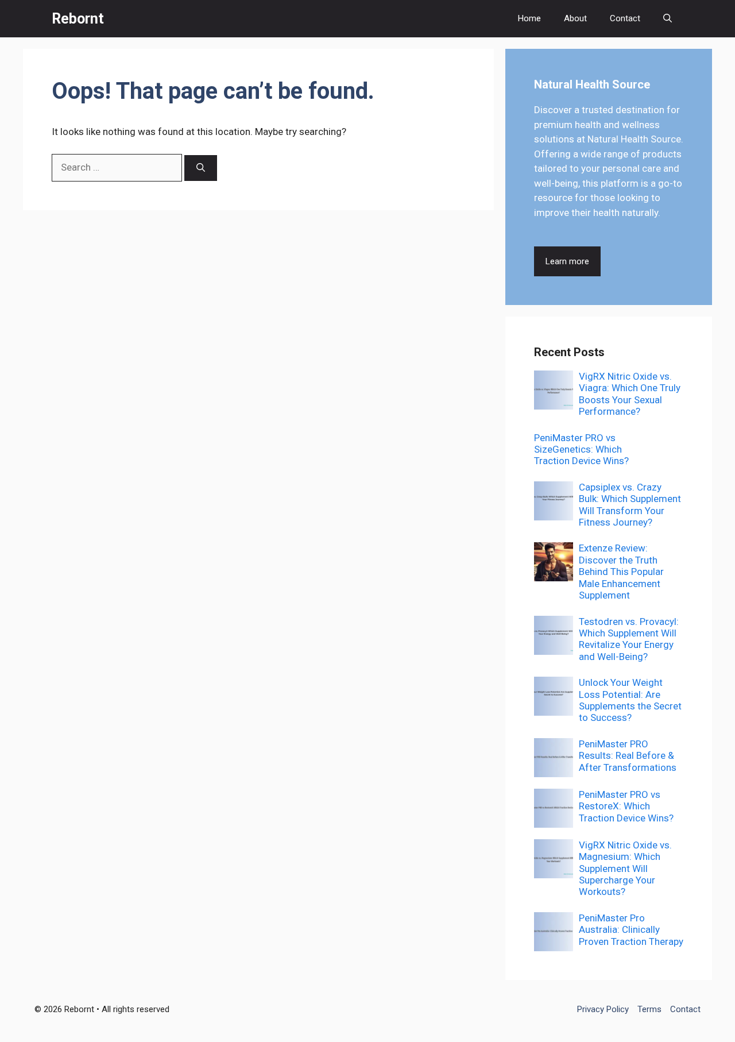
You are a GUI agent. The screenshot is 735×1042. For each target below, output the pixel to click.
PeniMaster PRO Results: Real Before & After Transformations (627, 755)
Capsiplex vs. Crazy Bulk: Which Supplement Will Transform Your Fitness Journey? (630, 504)
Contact (625, 18)
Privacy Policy (603, 1009)
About (575, 18)
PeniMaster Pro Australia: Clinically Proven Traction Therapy (631, 929)
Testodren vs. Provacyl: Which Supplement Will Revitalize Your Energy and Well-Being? (629, 639)
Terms (649, 1009)
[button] (667, 18)
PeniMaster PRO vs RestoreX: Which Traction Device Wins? (626, 806)
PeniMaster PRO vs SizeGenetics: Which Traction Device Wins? (581, 449)
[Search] (200, 168)
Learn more (567, 261)
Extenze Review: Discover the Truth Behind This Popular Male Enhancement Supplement (621, 571)
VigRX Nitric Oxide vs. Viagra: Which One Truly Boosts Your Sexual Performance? (629, 394)
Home (529, 18)
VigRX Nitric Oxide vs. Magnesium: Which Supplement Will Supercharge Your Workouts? (625, 868)
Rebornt (78, 18)
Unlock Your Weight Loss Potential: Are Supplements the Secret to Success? (630, 700)
